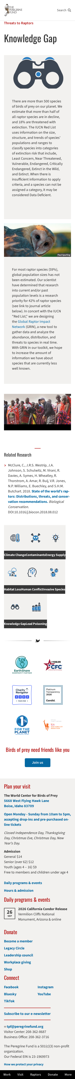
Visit (20, 1074)
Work (7, 1074)
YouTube (44, 994)
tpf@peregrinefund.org (25, 1026)
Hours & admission (18, 890)
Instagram (45, 987)
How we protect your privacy (23, 1064)
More (68, 1074)
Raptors (35, 1074)
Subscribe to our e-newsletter (27, 1013)
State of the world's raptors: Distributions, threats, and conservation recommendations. (39, 496)
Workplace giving (17, 962)
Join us (37, 762)
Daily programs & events (23, 882)
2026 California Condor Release (42, 909)
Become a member (18, 941)
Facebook (11, 987)
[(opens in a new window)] (22, 695)
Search (61, 10)
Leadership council (18, 955)
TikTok (9, 1001)
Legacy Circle (14, 948)
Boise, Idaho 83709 (19, 806)
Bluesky (10, 994)
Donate (53, 1074)
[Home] (13, 10)
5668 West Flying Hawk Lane (26, 800)
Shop (8, 969)
